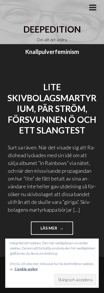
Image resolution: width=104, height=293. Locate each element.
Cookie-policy (26, 269)
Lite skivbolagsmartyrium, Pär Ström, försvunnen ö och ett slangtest (52, 108)
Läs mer (56, 230)
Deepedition (52, 29)
